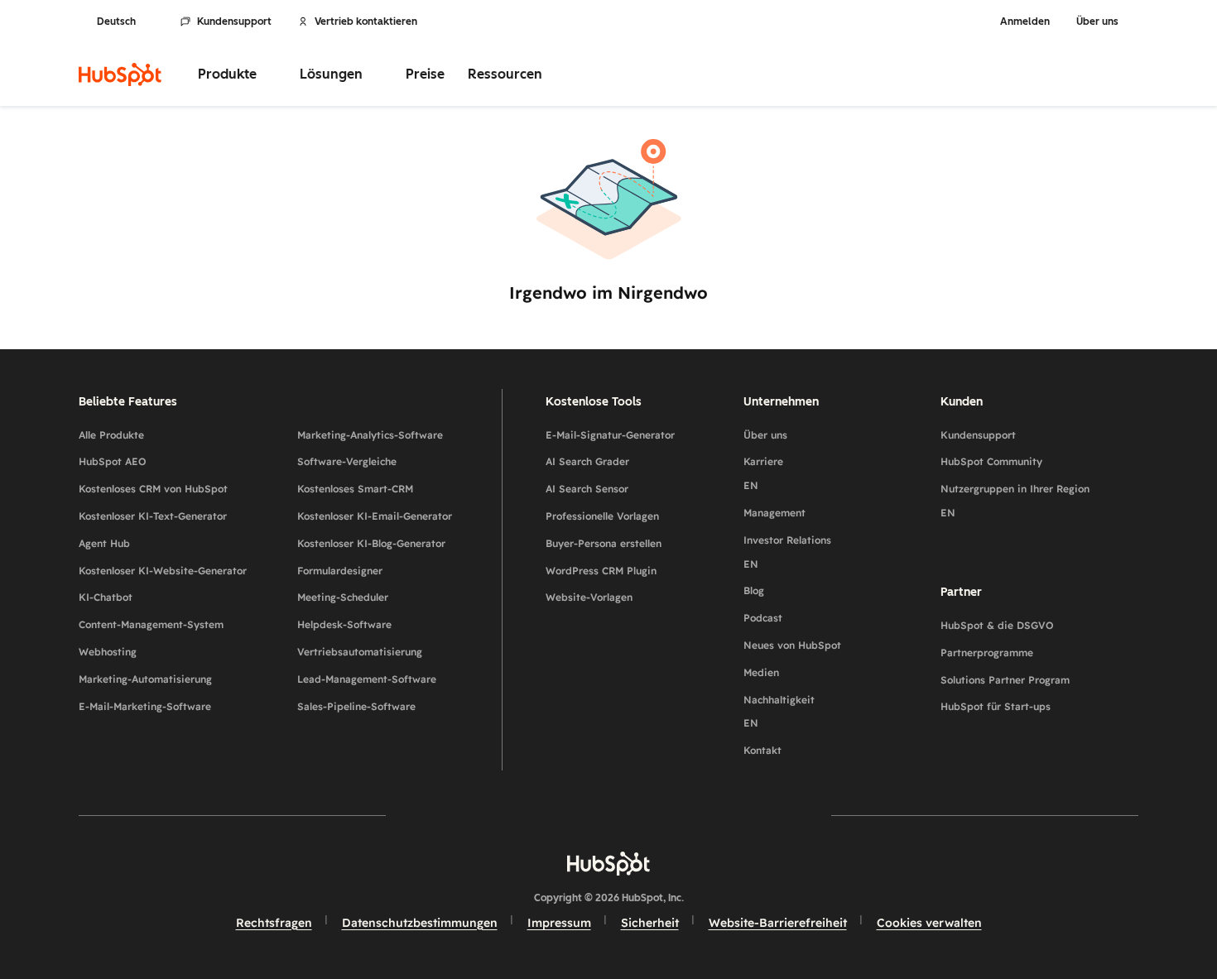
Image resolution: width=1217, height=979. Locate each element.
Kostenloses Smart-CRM (355, 488)
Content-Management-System (151, 624)
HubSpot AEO (113, 461)
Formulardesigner (339, 570)
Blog (753, 590)
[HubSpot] (120, 74)
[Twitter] (608, 815)
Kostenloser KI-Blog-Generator (371, 543)
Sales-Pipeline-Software (356, 706)
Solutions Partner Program (1005, 680)
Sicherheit (650, 922)
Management (774, 512)
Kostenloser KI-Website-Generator (163, 570)
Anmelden (1025, 21)
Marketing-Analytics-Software (370, 435)
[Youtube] (560, 815)
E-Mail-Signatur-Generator (610, 435)
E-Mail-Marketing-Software (145, 706)
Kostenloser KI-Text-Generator (153, 516)
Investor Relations (787, 552)
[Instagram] (512, 815)
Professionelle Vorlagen (602, 516)
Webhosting (108, 651)
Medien (761, 672)
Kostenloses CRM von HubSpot (153, 488)
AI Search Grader (587, 461)
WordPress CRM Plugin (601, 570)
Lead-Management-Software (366, 679)
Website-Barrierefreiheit (778, 922)
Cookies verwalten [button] (929, 922)
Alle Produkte (111, 435)
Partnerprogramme (986, 652)
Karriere (763, 473)
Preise (425, 74)
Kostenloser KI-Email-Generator (374, 516)
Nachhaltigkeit (779, 711)
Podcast (762, 618)
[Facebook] (464, 815)
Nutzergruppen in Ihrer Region (1015, 500)
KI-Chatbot (105, 597)
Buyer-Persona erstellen (603, 543)
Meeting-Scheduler (342, 597)
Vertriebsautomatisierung (359, 651)
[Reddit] (704, 815)
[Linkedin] (656, 815)
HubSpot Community (991, 461)
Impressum (559, 922)
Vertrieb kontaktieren (366, 21)
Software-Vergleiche (347, 461)
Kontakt (762, 750)
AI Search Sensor (587, 488)
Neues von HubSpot (792, 645)
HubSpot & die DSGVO (997, 625)
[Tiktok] (752, 815)
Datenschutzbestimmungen (420, 922)
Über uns (765, 435)
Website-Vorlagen (589, 597)
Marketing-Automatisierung (145, 679)
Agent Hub (104, 543)
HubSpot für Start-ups (995, 706)
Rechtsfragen (274, 922)
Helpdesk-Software (344, 624)
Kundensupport (234, 21)
